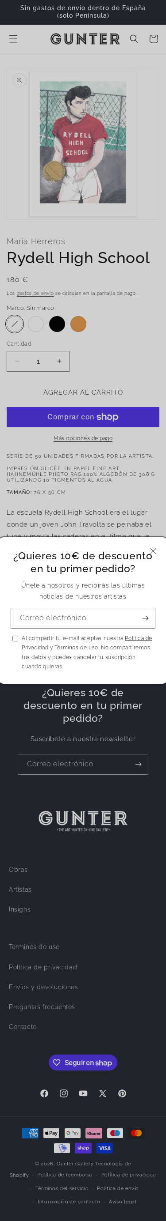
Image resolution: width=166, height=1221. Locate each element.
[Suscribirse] (145, 618)
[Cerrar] (153, 551)
